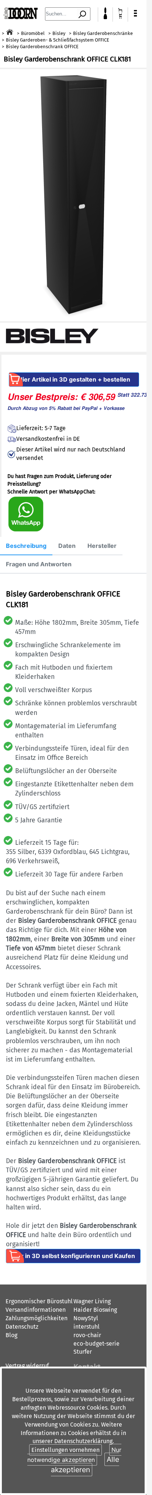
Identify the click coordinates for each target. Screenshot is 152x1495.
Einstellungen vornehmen (65, 1449)
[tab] (26, 546)
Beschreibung (26, 546)
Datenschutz (22, 1326)
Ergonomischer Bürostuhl (39, 1301)
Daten (67, 546)
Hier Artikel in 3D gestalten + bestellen (74, 379)
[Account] (105, 17)
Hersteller (102, 546)
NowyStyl (85, 1318)
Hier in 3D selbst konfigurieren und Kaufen (73, 1256)
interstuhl (86, 1326)
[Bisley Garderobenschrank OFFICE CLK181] (73, 195)
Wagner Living (92, 1301)
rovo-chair (87, 1335)
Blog (11, 1335)
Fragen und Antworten (39, 564)
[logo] (21, 17)
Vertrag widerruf (27, 1365)
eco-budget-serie (96, 1343)
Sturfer (82, 1351)
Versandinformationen (36, 1309)
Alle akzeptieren (85, 1464)
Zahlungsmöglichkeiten (37, 1318)
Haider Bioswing (95, 1309)
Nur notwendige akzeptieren (74, 1454)
